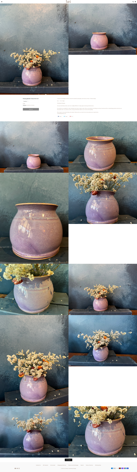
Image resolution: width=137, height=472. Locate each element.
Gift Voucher (45, 465)
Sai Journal (52, 465)
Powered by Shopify (72, 468)
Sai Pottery (66, 468)
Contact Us (38, 465)
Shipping (24, 105)
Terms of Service (89, 465)
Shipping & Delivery (62, 465)
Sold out (31, 109)
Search (82, 465)
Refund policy (98, 465)
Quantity (25, 101)
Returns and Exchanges (73, 465)
